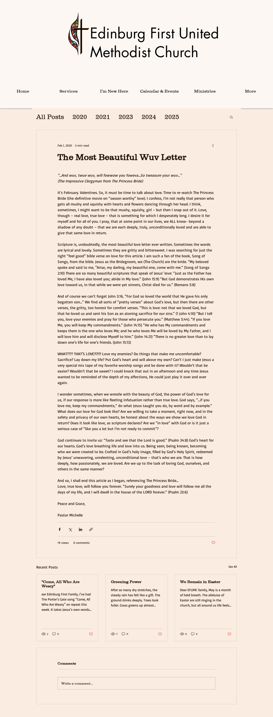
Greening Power (126, 582)
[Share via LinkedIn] (80, 529)
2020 (80, 116)
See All (232, 566)
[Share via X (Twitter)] (70, 529)
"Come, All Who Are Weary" (61, 584)
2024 (149, 116)
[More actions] (212, 145)
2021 (103, 116)
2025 (172, 116)
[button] (68, 91)
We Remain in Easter (200, 582)
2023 (126, 116)
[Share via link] (91, 529)
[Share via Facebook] (60, 529)
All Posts (50, 116)
